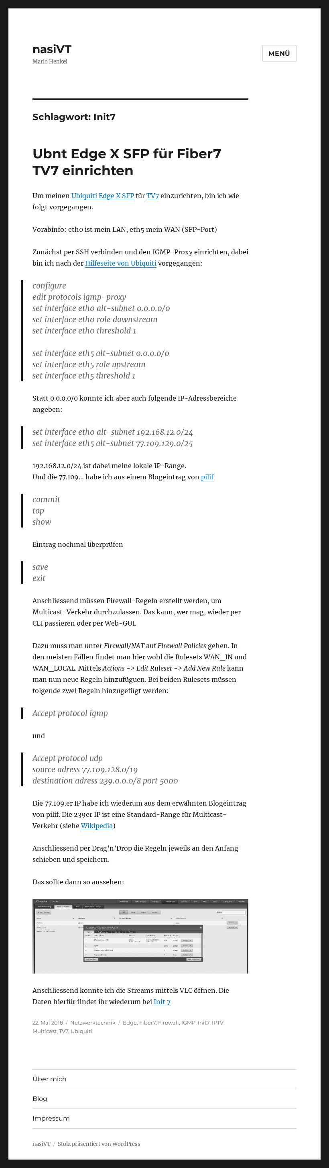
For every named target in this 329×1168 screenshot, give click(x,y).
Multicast (44, 1031)
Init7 (203, 1022)
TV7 (152, 196)
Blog (39, 1099)
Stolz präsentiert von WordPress (99, 1144)
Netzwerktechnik (93, 1022)
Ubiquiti (81, 1031)
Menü (279, 53)
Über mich (49, 1079)
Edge (130, 1022)
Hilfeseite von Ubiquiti (120, 263)
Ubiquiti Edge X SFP (102, 196)
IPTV (217, 1022)
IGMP (188, 1022)
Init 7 (162, 1002)
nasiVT (51, 49)
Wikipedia (97, 826)
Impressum (51, 1118)
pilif (207, 477)
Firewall (168, 1022)
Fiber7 (147, 1022)
